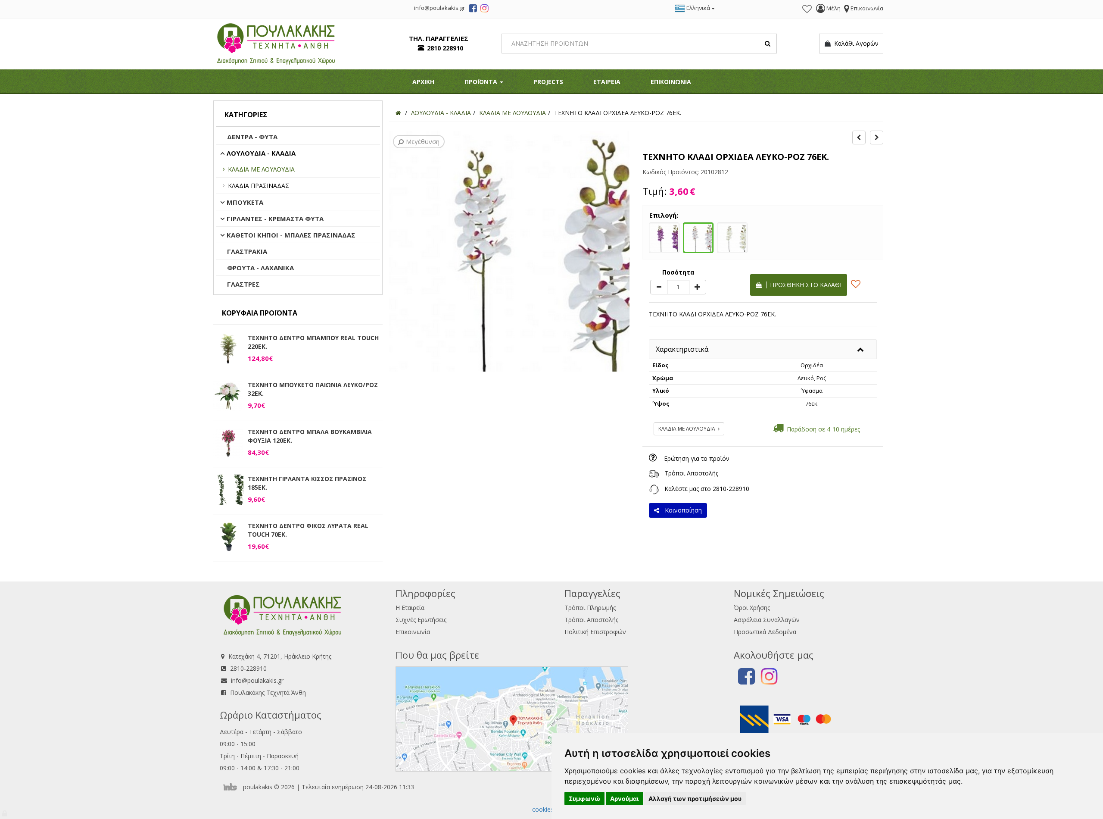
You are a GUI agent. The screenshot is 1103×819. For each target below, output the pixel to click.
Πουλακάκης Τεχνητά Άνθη (268, 692)
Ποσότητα (678, 272)
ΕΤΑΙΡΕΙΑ (606, 82)
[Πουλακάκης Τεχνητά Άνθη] (276, 43)
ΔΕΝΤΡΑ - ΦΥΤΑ (252, 136)
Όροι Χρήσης (752, 607)
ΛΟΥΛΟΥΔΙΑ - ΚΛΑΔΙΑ (261, 153)
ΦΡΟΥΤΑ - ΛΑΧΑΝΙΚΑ (260, 267)
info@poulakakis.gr (257, 680)
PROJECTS (548, 82)
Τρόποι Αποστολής (691, 473)
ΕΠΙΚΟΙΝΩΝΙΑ (671, 82)
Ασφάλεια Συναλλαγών (767, 620)
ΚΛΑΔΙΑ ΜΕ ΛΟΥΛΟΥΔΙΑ (261, 169)
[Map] (512, 718)
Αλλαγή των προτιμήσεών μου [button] (695, 798)
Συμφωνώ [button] (584, 798)
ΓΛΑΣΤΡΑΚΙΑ (247, 251)
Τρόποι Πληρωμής (590, 607)
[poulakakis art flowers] (473, 9)
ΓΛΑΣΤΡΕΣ (243, 284)
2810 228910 (445, 48)
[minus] (658, 287)
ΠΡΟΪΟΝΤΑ (481, 82)
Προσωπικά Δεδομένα (765, 632)
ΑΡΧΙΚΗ (423, 82)
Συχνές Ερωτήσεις (421, 620)
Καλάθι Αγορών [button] (855, 43)
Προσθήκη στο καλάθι (803, 285)
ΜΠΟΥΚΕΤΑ (245, 202)
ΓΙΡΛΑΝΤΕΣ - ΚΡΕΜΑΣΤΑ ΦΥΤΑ (275, 218)
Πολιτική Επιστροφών (595, 632)
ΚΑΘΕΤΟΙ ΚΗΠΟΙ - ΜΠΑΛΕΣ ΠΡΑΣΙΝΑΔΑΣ (291, 235)
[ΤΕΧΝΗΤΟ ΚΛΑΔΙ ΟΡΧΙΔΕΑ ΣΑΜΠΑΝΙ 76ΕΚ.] (732, 236)
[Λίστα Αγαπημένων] (807, 9)
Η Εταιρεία (410, 607)
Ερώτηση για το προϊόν (696, 458)
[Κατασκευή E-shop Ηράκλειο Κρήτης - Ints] (232, 787)
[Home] (398, 113)
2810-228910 (731, 489)
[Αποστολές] (654, 473)
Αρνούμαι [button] (624, 798)
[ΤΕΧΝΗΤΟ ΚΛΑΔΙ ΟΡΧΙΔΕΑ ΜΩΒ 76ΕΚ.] (664, 236)
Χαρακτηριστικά (682, 349)
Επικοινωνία (413, 632)
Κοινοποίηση (681, 510)
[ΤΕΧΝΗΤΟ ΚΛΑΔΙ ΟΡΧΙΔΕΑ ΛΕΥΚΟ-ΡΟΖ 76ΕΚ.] (698, 236)
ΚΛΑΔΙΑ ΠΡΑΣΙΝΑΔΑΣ (258, 185)
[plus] (697, 287)
